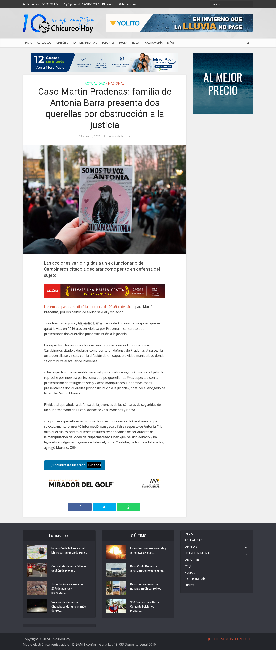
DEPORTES (108, 42)
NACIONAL (116, 83)
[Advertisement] (223, 126)
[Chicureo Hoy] (58, 23)
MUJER (123, 42)
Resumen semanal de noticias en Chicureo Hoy (145, 586)
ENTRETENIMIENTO (84, 42)
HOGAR (136, 42)
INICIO (28, 42)
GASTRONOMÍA (153, 42)
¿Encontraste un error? (76, 465)
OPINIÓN (61, 42)
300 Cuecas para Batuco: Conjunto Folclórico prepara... (146, 606)
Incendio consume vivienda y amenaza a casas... (148, 550)
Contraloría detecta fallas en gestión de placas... (69, 568)
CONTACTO (244, 639)
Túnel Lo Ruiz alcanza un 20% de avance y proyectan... (67, 588)
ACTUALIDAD (44, 42)
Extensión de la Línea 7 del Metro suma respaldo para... (69, 550)
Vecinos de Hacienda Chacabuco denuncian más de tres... (68, 606)
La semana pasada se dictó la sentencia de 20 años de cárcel (89, 306)
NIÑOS (170, 42)
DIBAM (77, 644)
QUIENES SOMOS (219, 639)
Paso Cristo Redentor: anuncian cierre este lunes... (147, 568)
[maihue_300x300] (223, 83)
